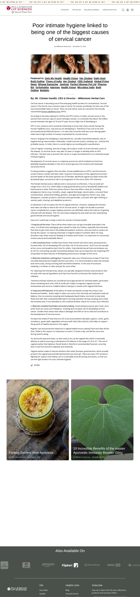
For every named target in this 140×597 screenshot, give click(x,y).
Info (41, 585)
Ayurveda (43, 590)
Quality (42, 594)
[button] (91, 9)
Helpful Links (72, 585)
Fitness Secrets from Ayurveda (31, 452)
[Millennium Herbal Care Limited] (19, 10)
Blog (67, 590)
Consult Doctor (72, 594)
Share (37, 365)
